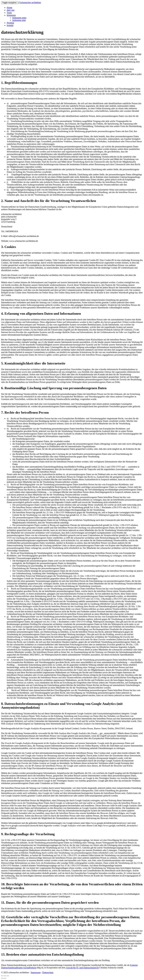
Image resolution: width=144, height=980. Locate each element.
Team (9, 12)
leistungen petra (19, 18)
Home (9, 7)
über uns (10, 10)
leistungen (11, 15)
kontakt (10, 25)
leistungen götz (19, 20)
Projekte (10, 23)
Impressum (35, 972)
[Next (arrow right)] (5, 978)
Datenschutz (47, 972)
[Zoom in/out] (8, 975)
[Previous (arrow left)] (2, 978)
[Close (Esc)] (2, 975)
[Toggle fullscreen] (5, 975)
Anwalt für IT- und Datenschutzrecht (82, 967)
